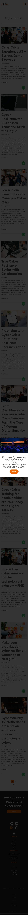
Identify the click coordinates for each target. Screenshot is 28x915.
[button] (26, 439)
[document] (14, 457)
